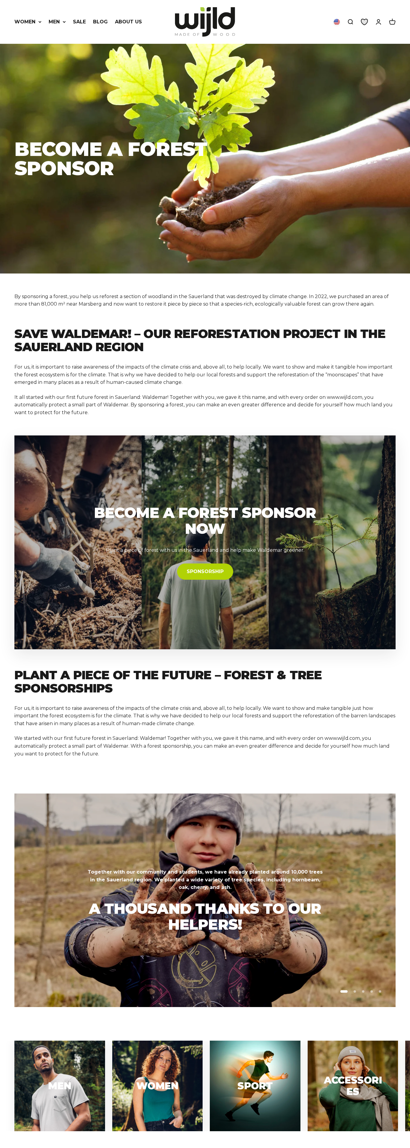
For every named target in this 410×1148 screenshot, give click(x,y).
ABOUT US (128, 22)
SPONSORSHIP (205, 571)
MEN (54, 22)
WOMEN (24, 22)
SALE (79, 22)
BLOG (100, 22)
